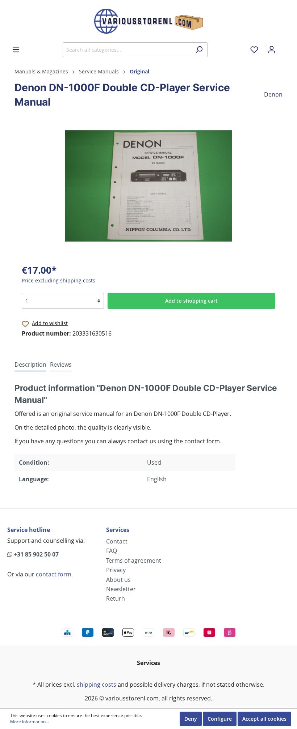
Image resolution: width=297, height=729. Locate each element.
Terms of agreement (133, 560)
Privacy (116, 570)
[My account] (271, 49)
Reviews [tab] (61, 364)
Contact (116, 541)
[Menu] (16, 49)
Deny (190, 718)
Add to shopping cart (191, 300)
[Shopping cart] (285, 47)
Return (115, 598)
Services (117, 530)
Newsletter (121, 589)
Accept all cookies (264, 718)
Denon (273, 94)
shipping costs (96, 684)
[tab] (30, 364)
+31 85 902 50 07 (35, 554)
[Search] (199, 49)
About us (118, 580)
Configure (220, 718)
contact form (53, 574)
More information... (29, 722)
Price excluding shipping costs (58, 280)
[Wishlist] (254, 49)
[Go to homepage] (148, 21)
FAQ (111, 551)
